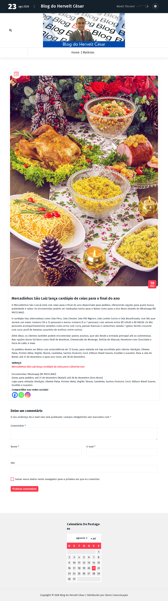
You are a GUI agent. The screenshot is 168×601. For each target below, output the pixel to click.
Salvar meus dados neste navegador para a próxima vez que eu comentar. (57, 479)
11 (79, 562)
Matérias (88, 52)
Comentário (18, 425)
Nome (15, 446)
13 (89, 562)
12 (84, 562)
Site (13, 462)
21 (94, 568)
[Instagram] (28, 395)
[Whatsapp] (21, 395)
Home (75, 52)
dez (152, 284)
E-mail (90, 446)
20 (89, 568)
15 (98, 562)
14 (94, 562)
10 (74, 562)
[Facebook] (15, 395)
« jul (93, 538)
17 (74, 568)
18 (79, 568)
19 (84, 568)
